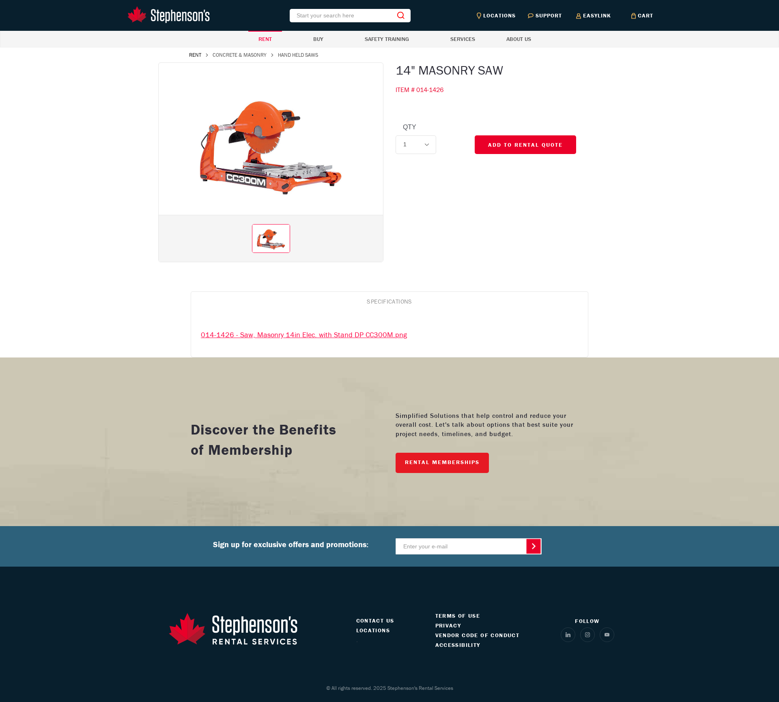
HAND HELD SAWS (298, 54)
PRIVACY (448, 625)
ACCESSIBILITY (457, 644)
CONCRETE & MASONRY (240, 54)
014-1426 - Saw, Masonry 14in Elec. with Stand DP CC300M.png (304, 334)
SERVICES (462, 39)
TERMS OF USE (457, 615)
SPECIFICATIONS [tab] (389, 301)
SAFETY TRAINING (387, 39)
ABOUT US (518, 39)
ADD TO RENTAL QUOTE (525, 144)
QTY (409, 127)
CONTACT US (375, 620)
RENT (265, 39)
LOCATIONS (373, 630)
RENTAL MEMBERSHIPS (442, 462)
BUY (318, 39)
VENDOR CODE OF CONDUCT (477, 635)
